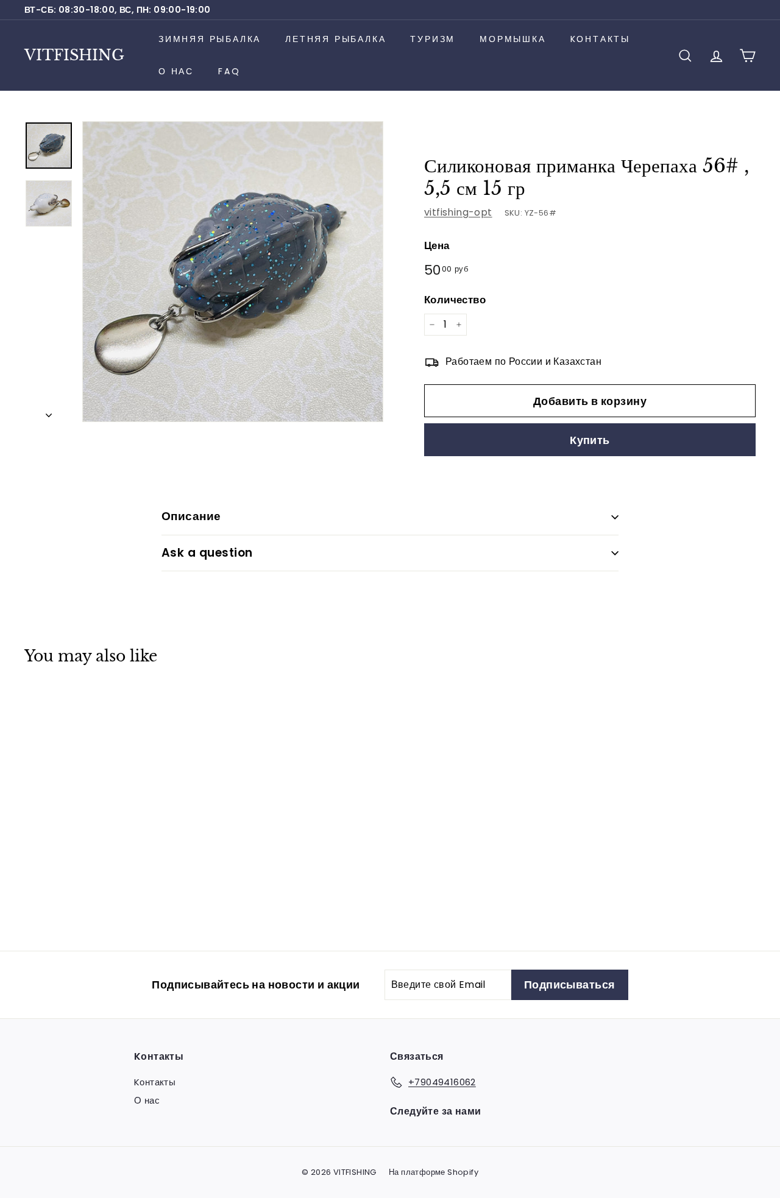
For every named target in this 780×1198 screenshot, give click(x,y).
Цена (437, 245)
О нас (176, 71)
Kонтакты (600, 39)
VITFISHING (74, 55)
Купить (590, 440)
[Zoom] (233, 271)
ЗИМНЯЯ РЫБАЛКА (209, 39)
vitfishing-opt (458, 212)
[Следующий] (48, 411)
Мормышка (512, 39)
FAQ (229, 71)
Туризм (432, 39)
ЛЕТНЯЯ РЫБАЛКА (335, 39)
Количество (455, 299)
